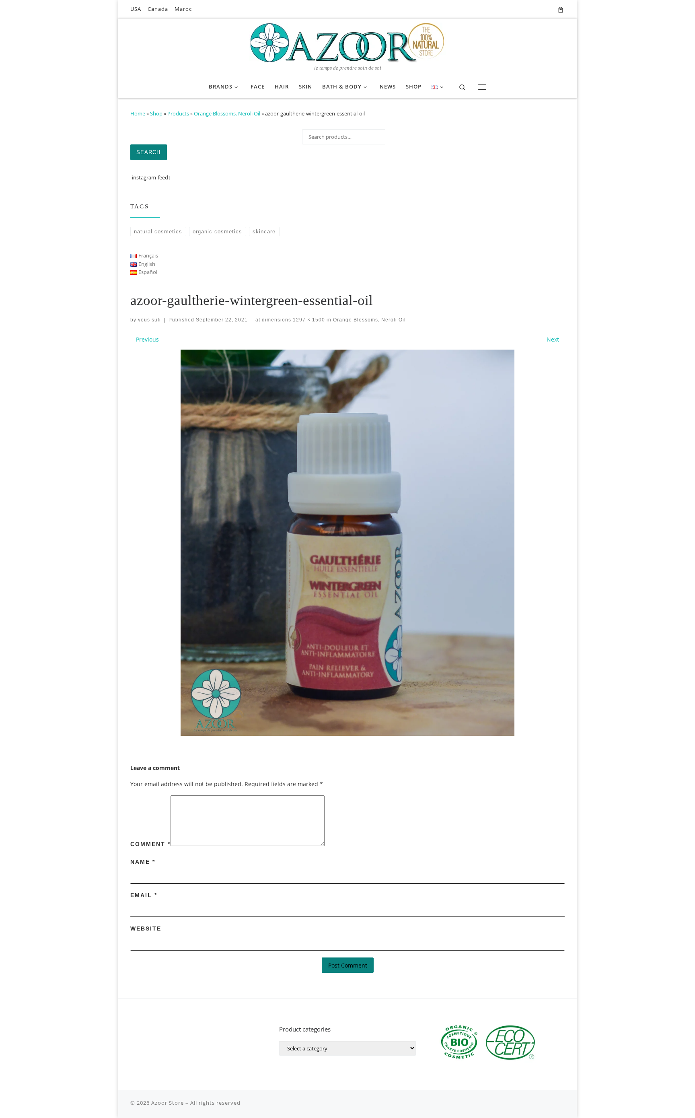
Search (148, 152)
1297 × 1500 (308, 319)
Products (178, 113)
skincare (264, 232)
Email (143, 895)
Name (142, 862)
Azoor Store (167, 1102)
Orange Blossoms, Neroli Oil (227, 113)
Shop (156, 113)
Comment (150, 844)
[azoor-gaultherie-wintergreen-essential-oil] (347, 543)
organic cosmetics (217, 232)
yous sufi (149, 319)
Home (137, 113)
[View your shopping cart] (561, 9)
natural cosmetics (158, 232)
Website (145, 928)
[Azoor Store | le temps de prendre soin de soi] (347, 42)
